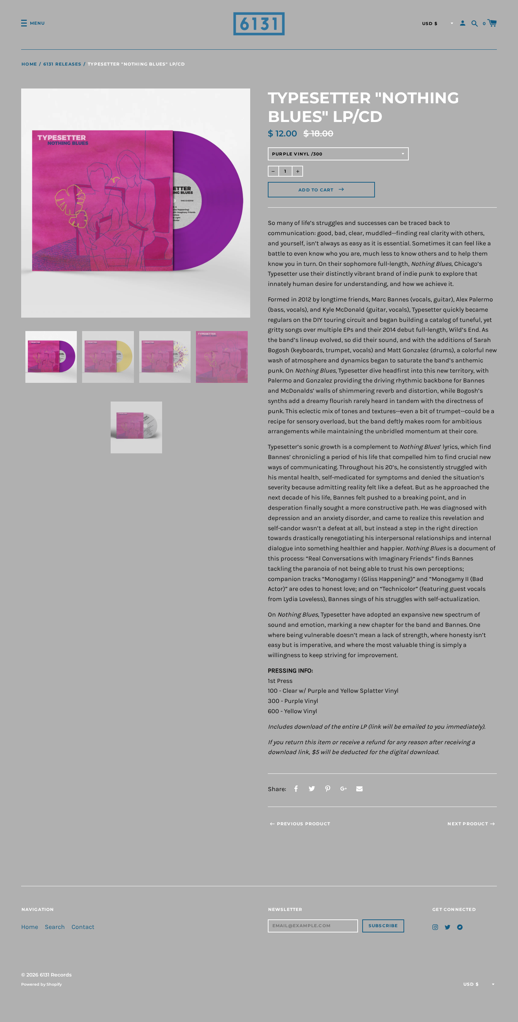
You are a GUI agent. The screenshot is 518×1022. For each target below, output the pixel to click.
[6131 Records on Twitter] (447, 926)
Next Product (468, 823)
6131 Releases (62, 64)
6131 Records (56, 975)
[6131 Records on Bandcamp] (460, 926)
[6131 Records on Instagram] (435, 926)
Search (55, 927)
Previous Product (303, 823)
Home (29, 64)
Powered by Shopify (41, 984)
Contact (83, 927)
